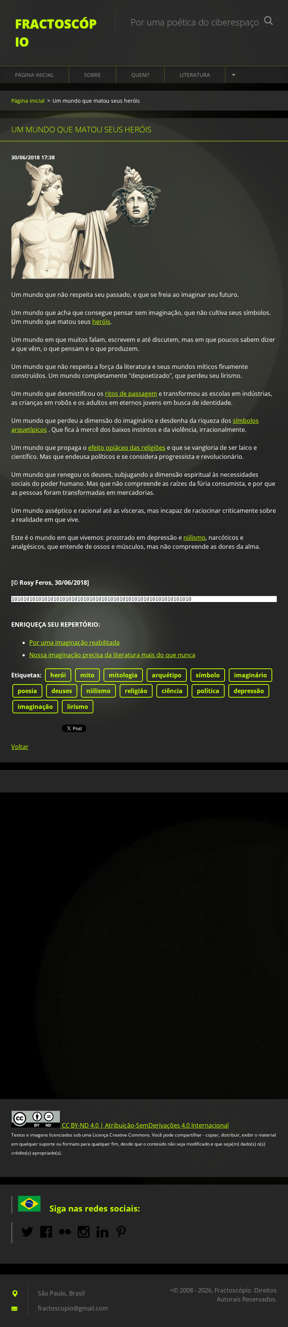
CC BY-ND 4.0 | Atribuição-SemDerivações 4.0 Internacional (145, 1125)
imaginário (250, 675)
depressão (249, 691)
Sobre (92, 74)
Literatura (195, 74)
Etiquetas (25, 675)
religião (136, 691)
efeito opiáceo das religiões (126, 447)
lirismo (77, 706)
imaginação (35, 706)
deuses (61, 691)
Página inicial (34, 74)
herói (58, 675)
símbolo (208, 675)
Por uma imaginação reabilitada (74, 642)
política (208, 691)
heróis (101, 322)
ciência (172, 691)
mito (87, 675)
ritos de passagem (131, 393)
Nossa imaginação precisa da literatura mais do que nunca (112, 655)
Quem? (140, 74)
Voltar (19, 747)
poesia (27, 691)
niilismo (194, 537)
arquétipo (167, 675)
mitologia (123, 675)
